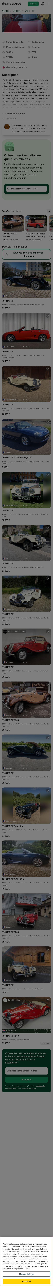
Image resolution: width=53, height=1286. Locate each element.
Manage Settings (26, 1274)
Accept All (26, 1281)
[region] (26, 1261)
